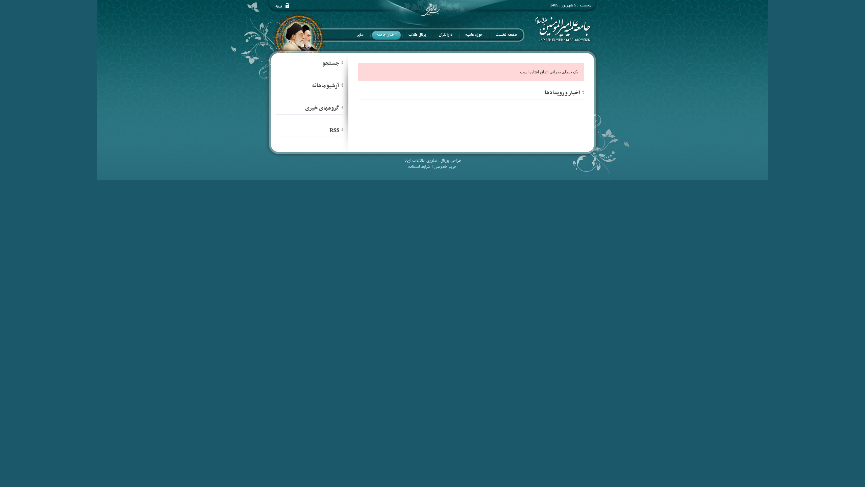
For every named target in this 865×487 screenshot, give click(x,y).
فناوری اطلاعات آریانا (420, 160)
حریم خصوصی (445, 166)
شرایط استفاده (419, 166)
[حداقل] (582, 92)
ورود (278, 5)
